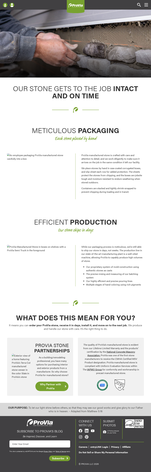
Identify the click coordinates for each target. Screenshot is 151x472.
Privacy (115, 447)
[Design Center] (5, 5)
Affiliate (126, 447)
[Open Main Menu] (146, 4)
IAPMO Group (94, 369)
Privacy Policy (48, 451)
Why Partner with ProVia (50, 386)
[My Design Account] (12, 5)
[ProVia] (75, 5)
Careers (83, 447)
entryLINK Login (99, 447)
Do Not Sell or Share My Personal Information (103, 452)
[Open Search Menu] (139, 5)
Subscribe (58, 458)
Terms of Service (61, 451)
